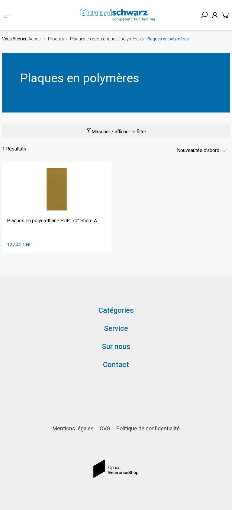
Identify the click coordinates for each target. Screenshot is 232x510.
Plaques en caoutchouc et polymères (105, 38)
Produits (56, 38)
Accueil (35, 38)
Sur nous (116, 346)
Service (116, 328)
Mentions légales (73, 428)
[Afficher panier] (225, 15)
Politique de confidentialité (148, 428)
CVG (105, 428)
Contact (116, 364)
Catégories (116, 310)
